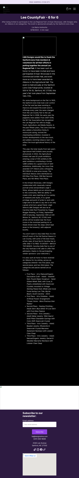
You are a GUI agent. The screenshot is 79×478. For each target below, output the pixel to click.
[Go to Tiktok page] (35, 449)
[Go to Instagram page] (38, 449)
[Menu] (74, 9)
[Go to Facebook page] (41, 449)
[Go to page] (44, 449)
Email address (28, 420)
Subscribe (39, 432)
